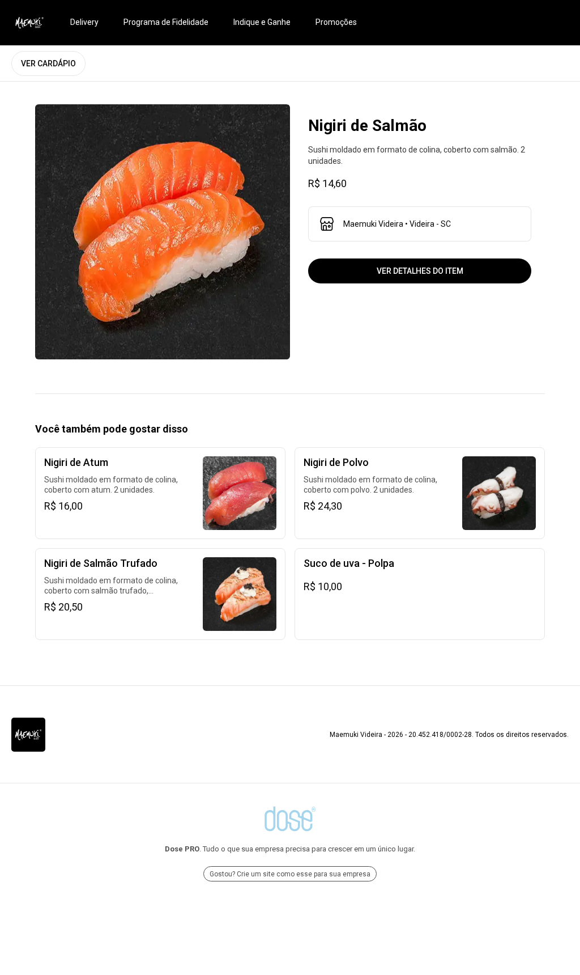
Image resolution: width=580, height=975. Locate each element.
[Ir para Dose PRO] (290, 819)
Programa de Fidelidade (165, 22)
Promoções (336, 22)
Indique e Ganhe (262, 22)
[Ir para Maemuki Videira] (29, 23)
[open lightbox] (162, 231)
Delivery (84, 22)
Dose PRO (182, 849)
